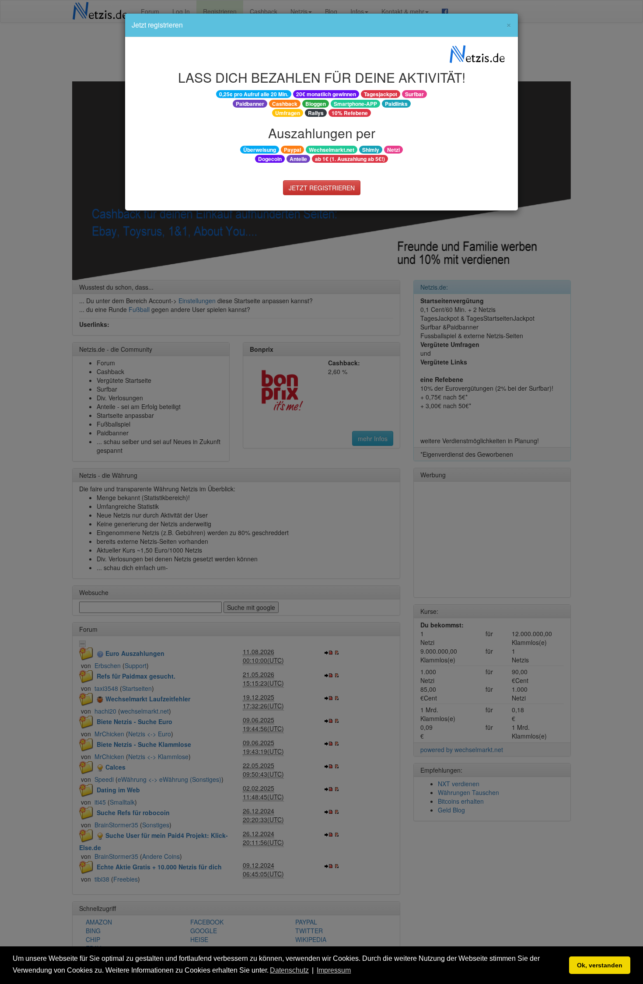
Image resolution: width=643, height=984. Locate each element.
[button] (355, 971)
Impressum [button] (334, 970)
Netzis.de (477, 55)
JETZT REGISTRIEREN (322, 187)
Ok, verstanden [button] (599, 965)
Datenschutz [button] (289, 970)
